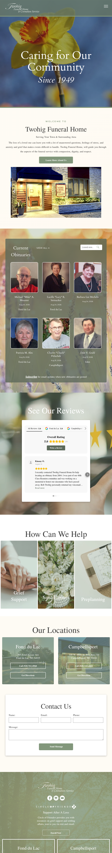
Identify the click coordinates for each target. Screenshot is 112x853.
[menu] (106, 6)
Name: (12, 715)
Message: (13, 727)
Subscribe (31, 376)
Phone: (76, 715)
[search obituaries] (99, 247)
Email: (44, 715)
